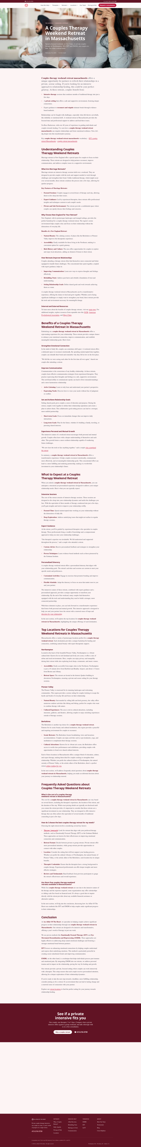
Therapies (55, 5)
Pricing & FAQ (92, 5)
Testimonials (100, 1125)
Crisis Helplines (101, 1131)
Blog (98, 1128)
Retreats (64, 5)
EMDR (84, 1122)
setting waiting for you (53, 766)
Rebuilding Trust (72, 1125)
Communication (72, 1131)
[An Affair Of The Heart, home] (26, 5)
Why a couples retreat (63, 1032)
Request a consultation (107, 5)
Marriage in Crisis (73, 1128)
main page (92, 309)
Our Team (83, 5)
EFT (84, 1125)
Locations (73, 5)
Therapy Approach (51, 830)
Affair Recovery (72, 1122)
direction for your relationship (51, 614)
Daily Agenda (57, 1127)
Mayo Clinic (67, 315)
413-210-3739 (29, 1)
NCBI (86, 312)
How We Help (45, 5)
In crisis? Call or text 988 (110, 1)
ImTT (84, 1128)
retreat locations (55, 989)
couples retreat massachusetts (67, 141)
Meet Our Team (101, 1122)
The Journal (49, 23)
